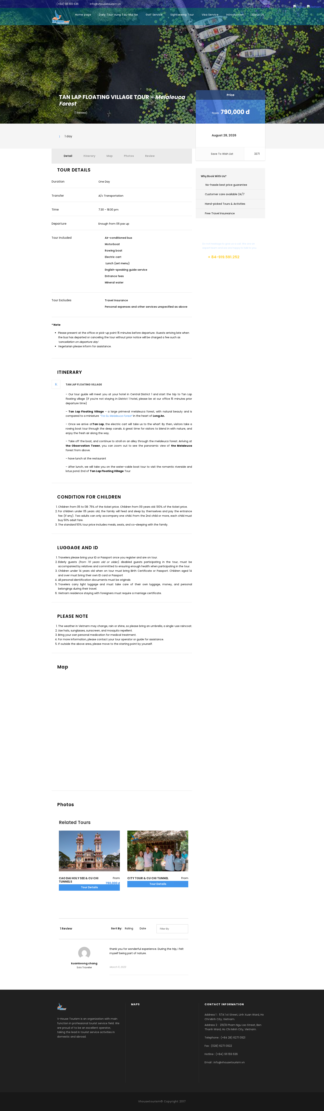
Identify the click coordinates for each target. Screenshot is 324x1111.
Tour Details (89, 887)
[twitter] (237, 3)
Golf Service (154, 15)
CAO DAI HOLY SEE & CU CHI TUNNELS (78, 880)
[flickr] (224, 3)
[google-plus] (231, 3)
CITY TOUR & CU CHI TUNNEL (148, 878)
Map (109, 156)
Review (150, 156)
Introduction (235, 15)
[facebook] (217, 3)
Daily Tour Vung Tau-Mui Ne (118, 15)
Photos (129, 156)
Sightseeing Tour (182, 15)
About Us (257, 15)
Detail (68, 156)
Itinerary (89, 156)
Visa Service (210, 15)
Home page (83, 15)
